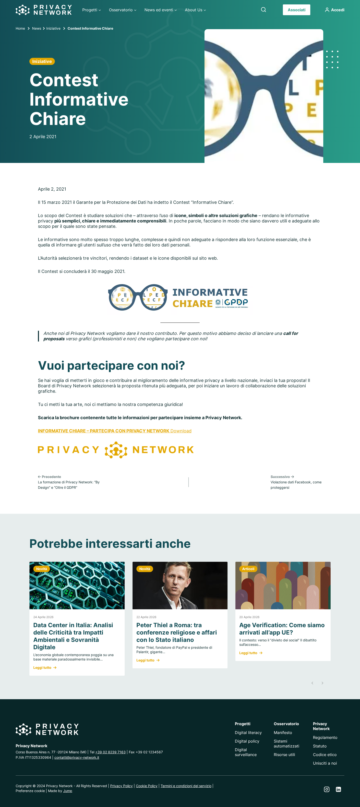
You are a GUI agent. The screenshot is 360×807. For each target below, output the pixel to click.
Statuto (320, 746)
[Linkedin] (338, 789)
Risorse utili (284, 754)
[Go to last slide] (312, 683)
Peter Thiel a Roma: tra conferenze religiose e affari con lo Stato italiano (176, 632)
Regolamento (325, 737)
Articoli (248, 569)
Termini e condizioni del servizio (186, 786)
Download (181, 430)
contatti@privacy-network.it (76, 757)
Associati (296, 9)
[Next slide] (322, 683)
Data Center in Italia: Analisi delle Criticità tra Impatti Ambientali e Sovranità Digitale (73, 636)
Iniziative (42, 61)
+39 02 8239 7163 (110, 752)
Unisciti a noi (325, 763)
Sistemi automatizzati (286, 743)
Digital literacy (248, 732)
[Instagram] (327, 789)
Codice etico (325, 754)
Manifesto (283, 732)
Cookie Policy (146, 786)
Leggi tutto (42, 667)
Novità (41, 569)
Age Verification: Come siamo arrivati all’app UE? (282, 629)
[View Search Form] (263, 10)
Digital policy (247, 741)
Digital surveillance (246, 752)
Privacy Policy (121, 786)
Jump (67, 791)
